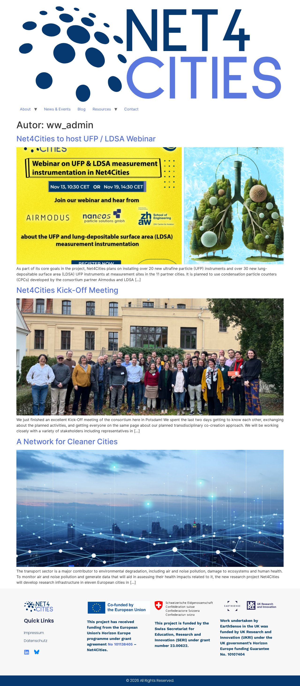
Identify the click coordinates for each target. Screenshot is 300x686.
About (25, 109)
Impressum (34, 632)
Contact (131, 109)
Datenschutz (35, 640)
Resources (102, 109)
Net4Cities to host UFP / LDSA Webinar (86, 138)
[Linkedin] (26, 652)
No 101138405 (121, 644)
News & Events (57, 109)
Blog (82, 109)
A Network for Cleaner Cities (67, 441)
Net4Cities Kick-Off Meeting (67, 290)
